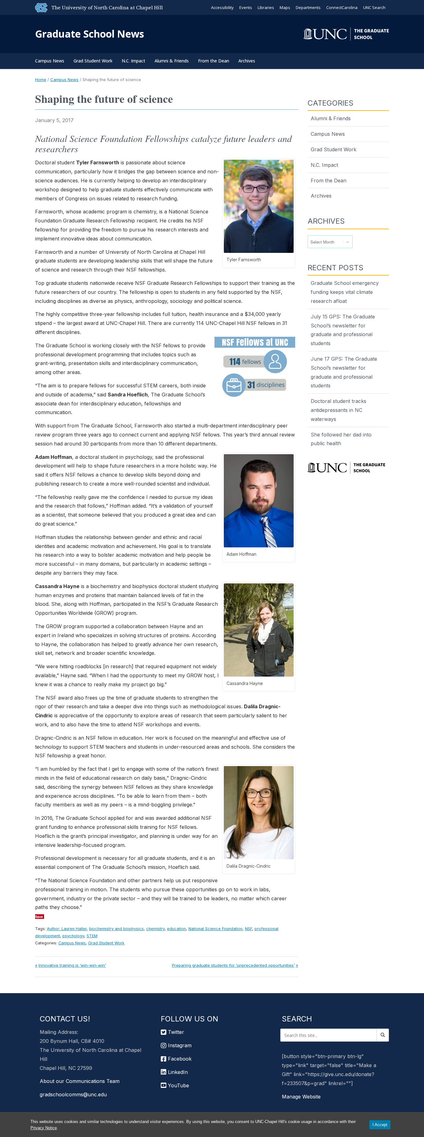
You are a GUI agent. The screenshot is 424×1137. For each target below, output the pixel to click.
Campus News (49, 61)
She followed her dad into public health (341, 439)
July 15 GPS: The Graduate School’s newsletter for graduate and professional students (343, 329)
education (176, 928)
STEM (92, 936)
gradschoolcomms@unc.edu (73, 1094)
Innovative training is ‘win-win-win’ (72, 965)
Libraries (266, 7)
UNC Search (374, 7)
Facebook (179, 1059)
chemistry (155, 928)
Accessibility (222, 7)
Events (245, 7)
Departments (308, 7)
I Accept (379, 1124)
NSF (248, 928)
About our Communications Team (80, 1081)
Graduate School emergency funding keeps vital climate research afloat (345, 292)
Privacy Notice (43, 1128)
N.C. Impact (133, 61)
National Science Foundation (215, 928)
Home (40, 79)
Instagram (179, 1045)
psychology (73, 936)
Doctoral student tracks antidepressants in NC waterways (338, 410)
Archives (246, 61)
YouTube (177, 1085)
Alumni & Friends (172, 61)
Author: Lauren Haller (67, 928)
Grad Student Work (93, 61)
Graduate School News (89, 33)
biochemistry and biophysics (116, 928)
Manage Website (301, 1097)
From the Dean (213, 61)
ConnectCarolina (342, 7)
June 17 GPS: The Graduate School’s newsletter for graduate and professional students (344, 372)
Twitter (175, 1032)
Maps (285, 7)
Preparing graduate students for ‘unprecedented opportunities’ (233, 965)
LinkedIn (177, 1072)
